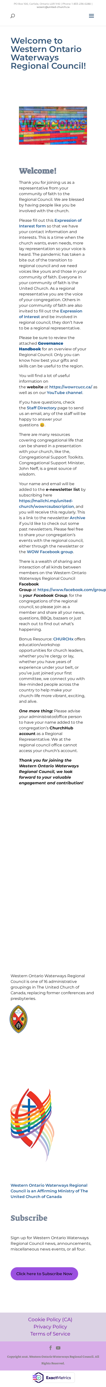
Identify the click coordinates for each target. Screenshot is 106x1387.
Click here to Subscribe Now (44, 1273)
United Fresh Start (52, 1030)
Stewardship (48, 1026)
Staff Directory (41, 408)
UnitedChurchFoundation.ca (60, 1016)
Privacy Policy (34, 1057)
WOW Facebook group (50, 551)
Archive (77, 517)
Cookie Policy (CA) (34, 1049)
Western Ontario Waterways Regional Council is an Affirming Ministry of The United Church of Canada (49, 1191)
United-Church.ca (52, 1012)
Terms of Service (34, 1065)
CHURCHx (63, 639)
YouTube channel (64, 392)
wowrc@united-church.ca (53, 7)
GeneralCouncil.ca (52, 1021)
